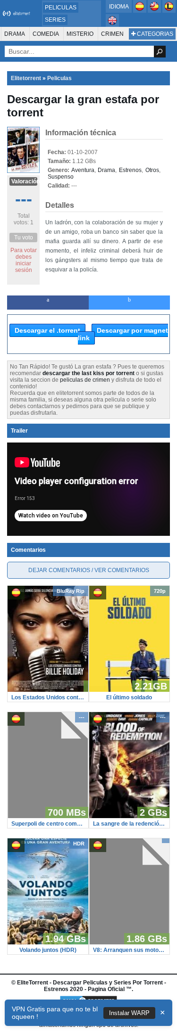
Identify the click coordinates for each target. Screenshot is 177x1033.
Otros (152, 170)
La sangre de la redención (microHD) (129, 823)
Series (55, 19)
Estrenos (130, 170)
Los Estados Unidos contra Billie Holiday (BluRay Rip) (47, 697)
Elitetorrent (26, 78)
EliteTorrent (32, 982)
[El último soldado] (129, 690)
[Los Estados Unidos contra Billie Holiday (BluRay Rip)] (48, 690)
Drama (14, 34)
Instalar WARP (129, 1013)
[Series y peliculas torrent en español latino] (169, 11)
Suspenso (61, 176)
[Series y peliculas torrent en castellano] (140, 11)
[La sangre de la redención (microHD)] (129, 816)
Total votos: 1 (24, 219)
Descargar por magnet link (123, 334)
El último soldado (129, 697)
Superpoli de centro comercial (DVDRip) (47, 823)
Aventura (82, 170)
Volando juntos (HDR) (47, 950)
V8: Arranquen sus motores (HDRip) (129, 950)
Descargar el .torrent (47, 330)
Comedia (46, 34)
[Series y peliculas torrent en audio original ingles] (112, 25)
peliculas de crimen (85, 380)
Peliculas (60, 7)
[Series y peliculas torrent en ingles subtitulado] (155, 11)
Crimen (112, 34)
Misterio (80, 34)
